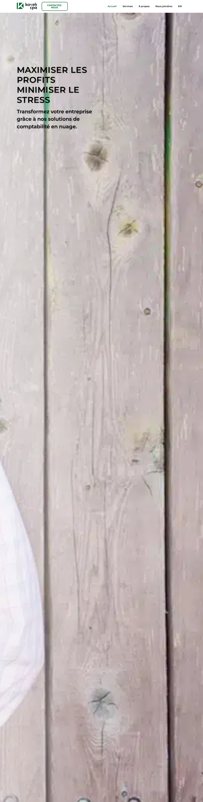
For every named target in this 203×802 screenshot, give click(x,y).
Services (128, 6)
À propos (144, 6)
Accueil (112, 6)
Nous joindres (163, 6)
